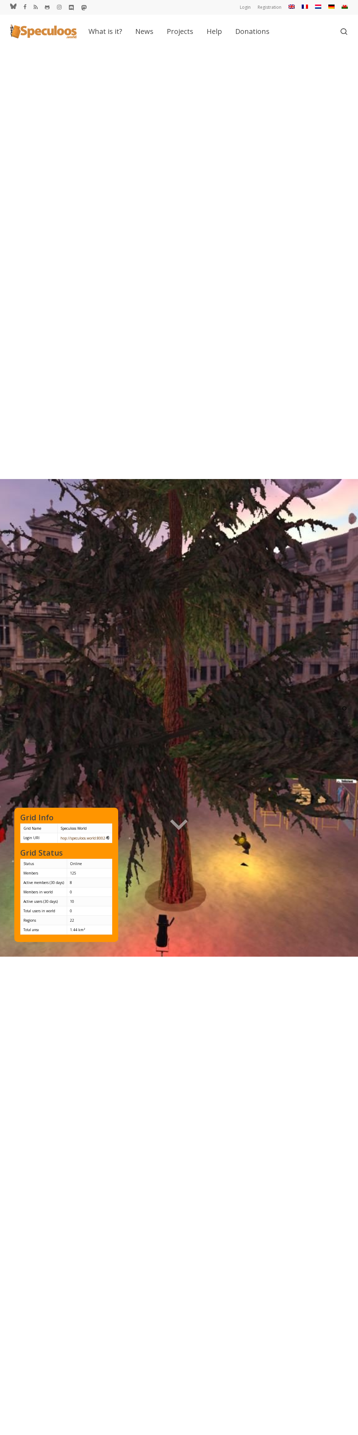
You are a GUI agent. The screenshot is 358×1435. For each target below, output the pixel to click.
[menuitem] (291, 7)
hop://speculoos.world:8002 (82, 838)
